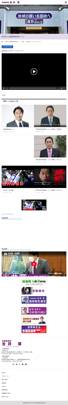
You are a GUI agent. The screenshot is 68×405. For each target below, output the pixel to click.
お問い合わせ (5, 396)
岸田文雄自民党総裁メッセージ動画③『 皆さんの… (49, 190)
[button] (34, 71)
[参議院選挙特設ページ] (18, 116)
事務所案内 (4, 390)
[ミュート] (61, 88)
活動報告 (4, 383)
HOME (3, 372)
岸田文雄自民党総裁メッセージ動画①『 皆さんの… (49, 159)
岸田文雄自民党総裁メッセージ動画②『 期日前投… (49, 129)
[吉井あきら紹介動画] (18, 177)
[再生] (4, 88)
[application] (34, 71)
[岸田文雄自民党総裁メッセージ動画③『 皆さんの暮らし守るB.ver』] (50, 177)
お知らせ (12, 131)
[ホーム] (2, 41)
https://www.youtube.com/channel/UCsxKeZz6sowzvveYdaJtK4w (16, 250)
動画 (10, 46)
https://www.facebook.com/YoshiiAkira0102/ (12, 219)
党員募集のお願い (6, 393)
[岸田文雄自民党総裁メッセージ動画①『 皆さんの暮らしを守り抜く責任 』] (50, 146)
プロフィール (5, 376)
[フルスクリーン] (64, 88)
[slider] (32, 88)
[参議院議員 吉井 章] (12, 2)
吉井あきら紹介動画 (8, 190)
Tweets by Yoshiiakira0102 (8, 214)
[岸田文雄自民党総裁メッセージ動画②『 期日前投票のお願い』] (50, 116)
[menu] (65, 2)
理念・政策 (4, 379)
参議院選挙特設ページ (9, 129)
